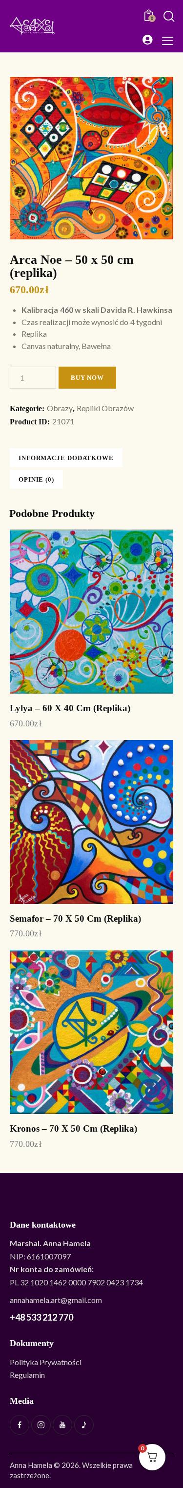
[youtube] (62, 1425)
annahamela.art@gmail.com (56, 1299)
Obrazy (60, 408)
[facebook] (19, 1425)
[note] (84, 1425)
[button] (167, 40)
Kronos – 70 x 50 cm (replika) (73, 1128)
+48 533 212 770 (41, 1317)
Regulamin (27, 1374)
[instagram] (41, 1425)
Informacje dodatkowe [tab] (66, 458)
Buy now (87, 377)
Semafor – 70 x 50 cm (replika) (75, 918)
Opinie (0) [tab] (36, 479)
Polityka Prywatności (45, 1362)
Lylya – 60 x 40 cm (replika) (70, 708)
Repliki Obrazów (105, 408)
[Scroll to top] (170, 1454)
